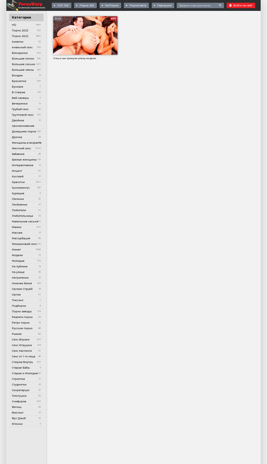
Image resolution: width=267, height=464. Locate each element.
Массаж (17, 232)
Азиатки (17, 41)
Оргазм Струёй (22, 289)
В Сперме (18, 92)
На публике (20, 266)
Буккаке (17, 86)
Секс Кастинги (22, 350)
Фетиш (16, 407)
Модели (17, 255)
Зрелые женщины (24, 159)
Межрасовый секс (24, 244)
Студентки (19, 384)
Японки (17, 424)
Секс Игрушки (22, 345)
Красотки (18, 182)
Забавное (18, 154)
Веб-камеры (20, 98)
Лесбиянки (19, 204)
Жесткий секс (21, 148)
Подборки (19, 305)
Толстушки (19, 395)
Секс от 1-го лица (23, 356)
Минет (16, 249)
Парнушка (164, 5)
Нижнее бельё (22, 283)
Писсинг (18, 300)
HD (14, 24)
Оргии (16, 294)
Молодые (18, 260)
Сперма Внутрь (22, 362)
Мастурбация (21, 238)
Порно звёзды (22, 311)
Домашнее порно (24, 131)
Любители (19, 210)
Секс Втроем (20, 339)
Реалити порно (22, 317)
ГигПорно (111, 5)
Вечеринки (19, 103)
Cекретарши (20, 390)
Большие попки (23, 58)
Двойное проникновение (23, 123)
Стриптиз (18, 379)
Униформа (19, 401)
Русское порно (22, 328)
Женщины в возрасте (27, 142)
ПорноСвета (137, 5)
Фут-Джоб (19, 418)
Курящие (18, 193)
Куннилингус (21, 187)
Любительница (22, 215)
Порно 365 (87, 5)
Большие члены (23, 69)
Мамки (16, 227)
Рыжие (17, 334)
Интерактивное (22, 165)
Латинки (18, 199)
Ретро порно (21, 322)
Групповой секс (23, 114)
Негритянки (20, 277)
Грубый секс (20, 109)
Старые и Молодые (25, 373)
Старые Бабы (21, 367)
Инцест (17, 171)
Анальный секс (22, 47)
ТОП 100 (63, 5)
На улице (18, 272)
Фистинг (18, 412)
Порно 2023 (20, 30)
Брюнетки (19, 81)
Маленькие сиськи (25, 221)
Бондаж (17, 75)
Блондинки (20, 53)
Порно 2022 (20, 36)
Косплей (17, 176)
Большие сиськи (23, 64)
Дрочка (17, 137)
